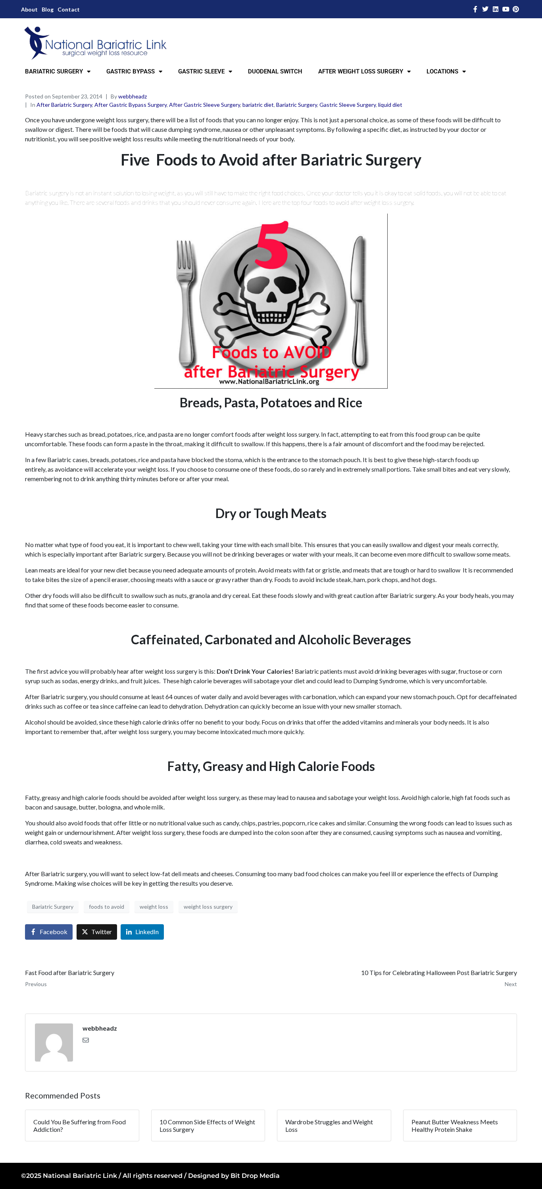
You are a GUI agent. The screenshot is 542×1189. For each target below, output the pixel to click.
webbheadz (132, 96)
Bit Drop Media (255, 1175)
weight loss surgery (208, 906)
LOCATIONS (442, 71)
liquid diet (390, 104)
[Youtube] (506, 9)
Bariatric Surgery (296, 104)
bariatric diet (258, 104)
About (29, 9)
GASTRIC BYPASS (130, 71)
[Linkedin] (495, 9)
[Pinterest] (516, 9)
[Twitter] (485, 9)
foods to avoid (106, 906)
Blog (48, 9)
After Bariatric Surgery (64, 104)
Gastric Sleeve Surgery (347, 104)
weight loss (154, 906)
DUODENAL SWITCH (275, 71)
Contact (69, 9)
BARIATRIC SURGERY (54, 71)
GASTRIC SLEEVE (201, 71)
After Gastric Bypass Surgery (130, 104)
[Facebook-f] (475, 9)
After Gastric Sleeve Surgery (204, 104)
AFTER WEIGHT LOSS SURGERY (360, 71)
